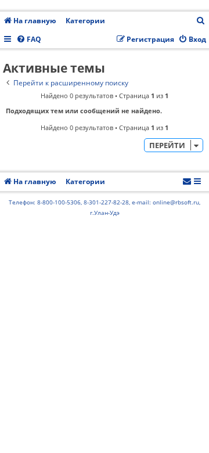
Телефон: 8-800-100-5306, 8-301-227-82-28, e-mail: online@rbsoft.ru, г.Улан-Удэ (104, 207)
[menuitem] (201, 21)
